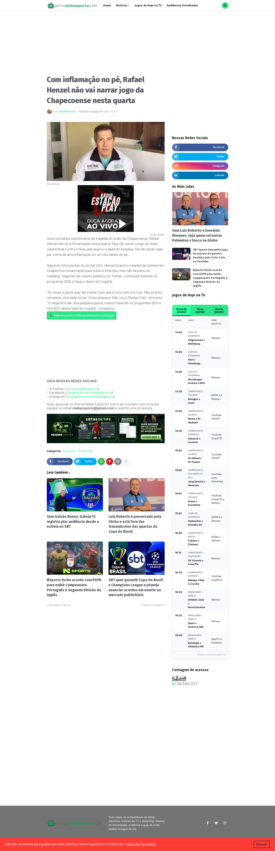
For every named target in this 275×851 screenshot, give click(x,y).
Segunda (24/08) (181, 310)
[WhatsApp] (101, 461)
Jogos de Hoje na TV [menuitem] (148, 5)
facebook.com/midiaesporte (89, 393)
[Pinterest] (109, 461)
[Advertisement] (106, 44)
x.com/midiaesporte (82, 389)
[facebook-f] (207, 823)
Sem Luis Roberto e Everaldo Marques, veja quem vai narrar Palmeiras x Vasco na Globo (197, 235)
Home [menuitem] (107, 5)
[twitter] (216, 823)
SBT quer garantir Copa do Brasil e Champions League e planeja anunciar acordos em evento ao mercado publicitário (136, 587)
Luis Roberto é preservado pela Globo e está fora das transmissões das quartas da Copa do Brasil (135, 524)
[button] (225, 5)
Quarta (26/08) (219, 310)
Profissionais (85, 451)
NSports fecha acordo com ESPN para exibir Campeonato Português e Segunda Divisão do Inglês (74, 587)
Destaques (69, 451)
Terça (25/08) (200, 310)
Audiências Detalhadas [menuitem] (182, 5)
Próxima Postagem (152, 604)
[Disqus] (106, 653)
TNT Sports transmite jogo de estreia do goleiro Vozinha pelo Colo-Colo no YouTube (210, 255)
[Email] (117, 461)
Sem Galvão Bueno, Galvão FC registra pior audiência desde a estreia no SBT (73, 521)
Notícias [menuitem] (121, 5)
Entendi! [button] (261, 844)
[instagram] (224, 823)
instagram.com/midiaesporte (90, 396)
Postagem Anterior (60, 604)
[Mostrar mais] (126, 461)
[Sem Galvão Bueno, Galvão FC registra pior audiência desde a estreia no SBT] (75, 494)
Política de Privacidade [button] (140, 844)
